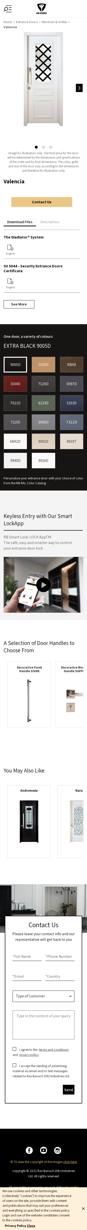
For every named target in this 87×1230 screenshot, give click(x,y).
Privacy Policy (15, 1225)
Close (31, 1225)
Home (8, 22)
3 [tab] (50, 147)
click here (70, 1162)
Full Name (22, 956)
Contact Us (41, 201)
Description (49, 221)
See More (19, 304)
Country (52, 976)
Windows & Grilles (54, 22)
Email (18, 976)
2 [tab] (43, 147)
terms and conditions (53, 1049)
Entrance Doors (27, 22)
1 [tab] (36, 147)
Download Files (19, 221)
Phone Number (58, 956)
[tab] (20, 222)
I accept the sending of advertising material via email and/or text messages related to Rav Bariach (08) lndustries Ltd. (41, 1071)
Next (79, 88)
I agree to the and (41, 1052)
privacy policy (29, 1054)
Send (68, 1089)
